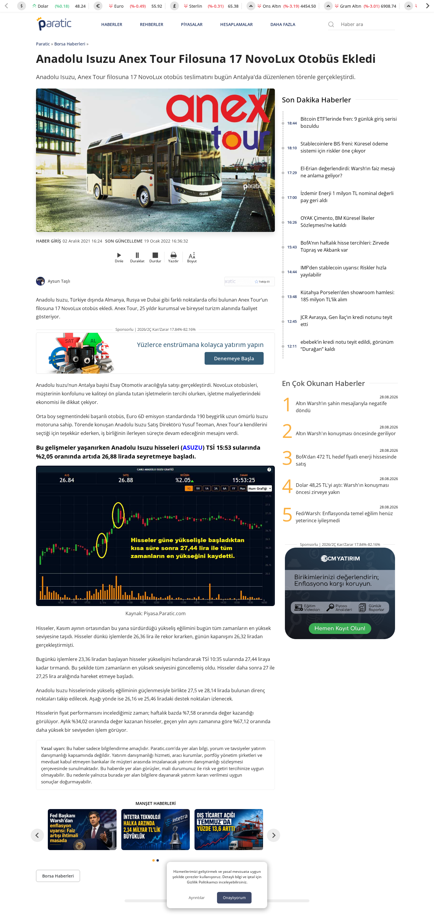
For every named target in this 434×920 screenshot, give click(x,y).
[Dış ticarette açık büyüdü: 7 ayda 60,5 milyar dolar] (229, 829)
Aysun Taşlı (59, 281)
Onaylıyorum (234, 897)
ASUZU (193, 447)
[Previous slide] (6, 6)
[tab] (153, 860)
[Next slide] (427, 6)
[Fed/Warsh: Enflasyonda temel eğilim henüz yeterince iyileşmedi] (82, 829)
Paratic (43, 44)
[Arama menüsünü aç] (331, 24)
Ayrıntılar (197, 897)
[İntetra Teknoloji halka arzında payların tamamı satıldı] (155, 829)
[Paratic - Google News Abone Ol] (249, 283)
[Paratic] (53, 24)
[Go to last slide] (37, 835)
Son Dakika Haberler (316, 99)
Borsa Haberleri (69, 44)
